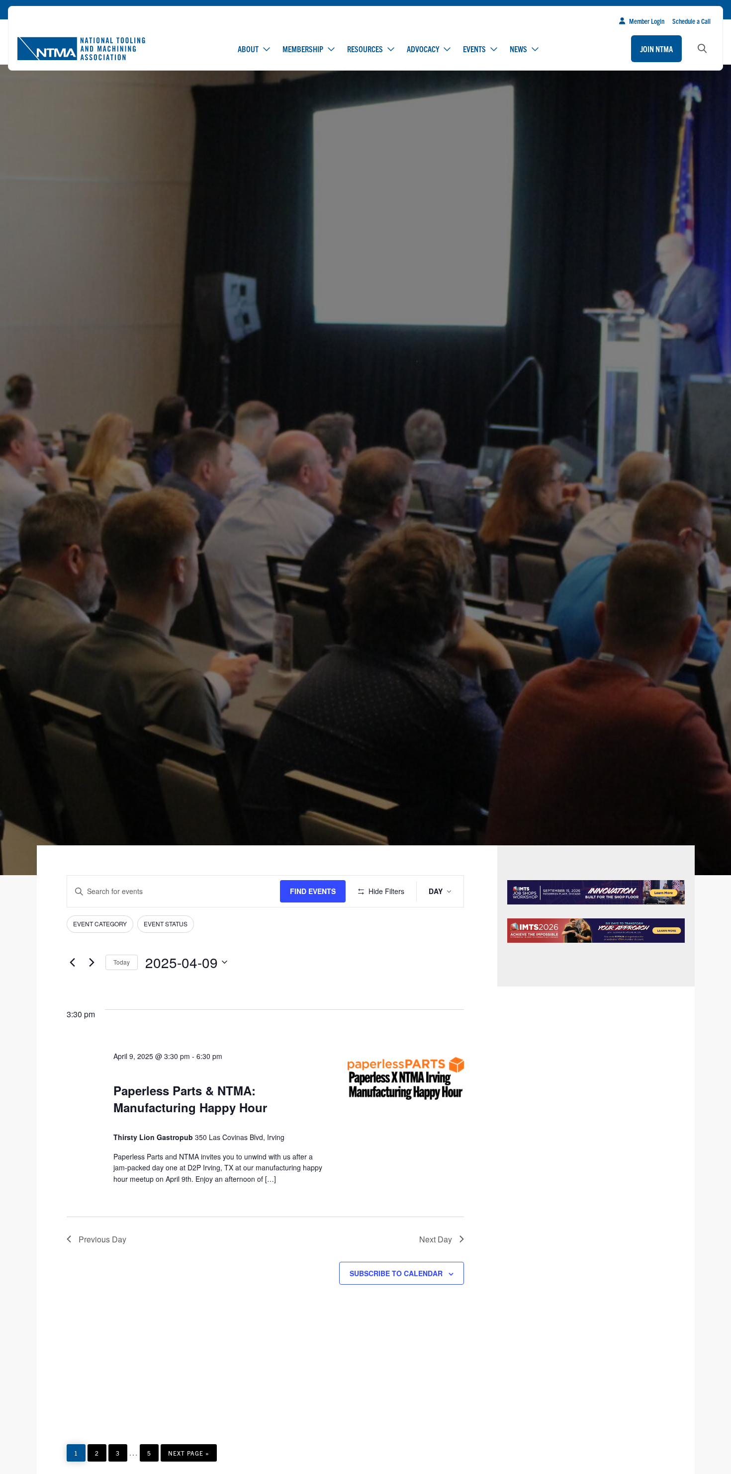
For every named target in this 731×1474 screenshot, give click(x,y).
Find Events (313, 891)
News (518, 49)
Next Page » (188, 1455)
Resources (365, 49)
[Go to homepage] (81, 48)
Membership (302, 49)
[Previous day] (73, 962)
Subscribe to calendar (396, 1273)
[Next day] (92, 962)
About (248, 49)
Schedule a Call (691, 20)
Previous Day (102, 1239)
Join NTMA (656, 49)
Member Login (646, 20)
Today (121, 962)
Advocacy (423, 49)
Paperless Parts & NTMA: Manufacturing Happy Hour (190, 1099)
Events (474, 49)
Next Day (435, 1239)
